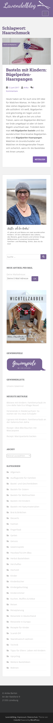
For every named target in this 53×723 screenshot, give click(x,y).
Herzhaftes (15, 564)
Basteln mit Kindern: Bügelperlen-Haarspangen (26, 74)
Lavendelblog (10, 717)
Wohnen (14, 667)
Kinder (13, 575)
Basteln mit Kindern (20, 500)
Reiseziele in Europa (20, 621)
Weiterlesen (40, 159)
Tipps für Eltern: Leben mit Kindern (27, 650)
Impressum (21, 717)
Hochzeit (14, 570)
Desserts (14, 518)
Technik (14, 644)
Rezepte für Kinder (19, 627)
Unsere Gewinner (15, 386)
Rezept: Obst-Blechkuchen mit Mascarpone (22, 429)
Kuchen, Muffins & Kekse (22, 598)
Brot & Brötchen (18, 512)
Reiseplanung (17, 610)
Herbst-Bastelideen (19, 558)
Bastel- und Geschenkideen (24, 483)
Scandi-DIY (15, 633)
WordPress (34, 720)
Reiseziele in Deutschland (23, 616)
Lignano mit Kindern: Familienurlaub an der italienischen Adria (26, 420)
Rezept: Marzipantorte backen (21, 436)
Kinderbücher (17, 581)
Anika (26, 87)
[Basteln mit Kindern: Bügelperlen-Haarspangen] (26, 51)
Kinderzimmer (17, 593)
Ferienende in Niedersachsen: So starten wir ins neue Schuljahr (23, 412)
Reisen (13, 604)
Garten (13, 535)
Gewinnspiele (17, 546)
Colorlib (17, 720)
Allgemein (15, 472)
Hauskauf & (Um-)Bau (21, 552)
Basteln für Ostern (19, 489)
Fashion (14, 523)
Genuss (14, 541)
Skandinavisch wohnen (21, 639)
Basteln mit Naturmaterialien (24, 506)
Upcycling (15, 656)
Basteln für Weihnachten (22, 495)
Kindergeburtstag (19, 587)
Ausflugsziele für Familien (23, 477)
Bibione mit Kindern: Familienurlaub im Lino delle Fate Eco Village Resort (26, 404)
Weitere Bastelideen (20, 662)
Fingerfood (15, 529)
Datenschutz (32, 717)
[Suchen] (43, 256)
